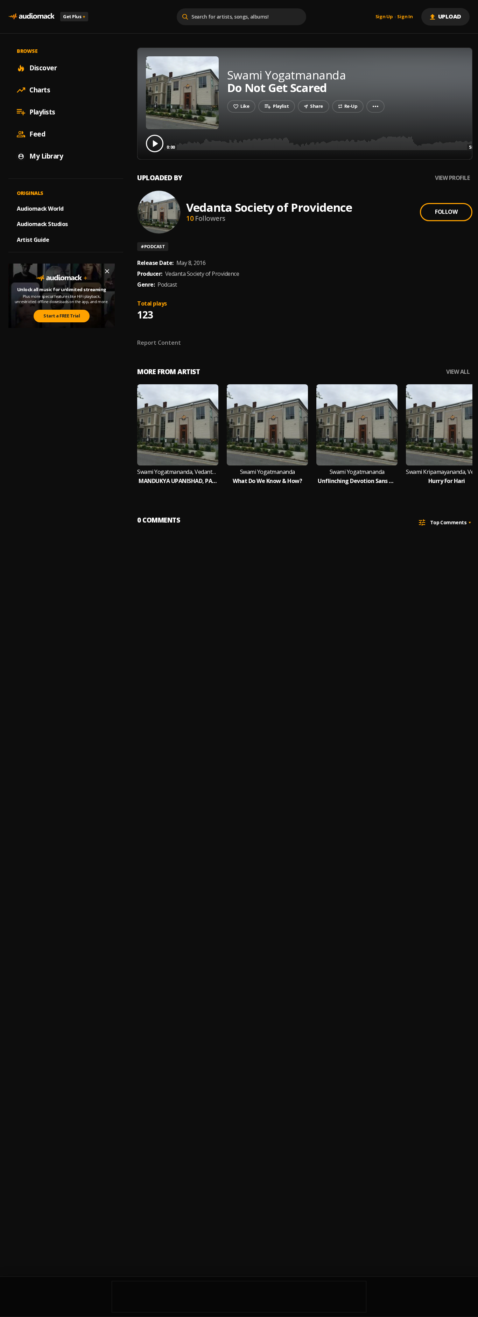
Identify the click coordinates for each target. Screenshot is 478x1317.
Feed (37, 134)
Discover (43, 67)
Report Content (159, 342)
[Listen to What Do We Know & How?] (267, 424)
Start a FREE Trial (61, 316)
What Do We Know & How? (267, 481)
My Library (46, 156)
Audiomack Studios (42, 224)
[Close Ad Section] (107, 271)
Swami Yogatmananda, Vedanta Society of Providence (177, 472)
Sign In (405, 17)
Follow (446, 212)
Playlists (42, 112)
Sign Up (384, 17)
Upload (450, 16)
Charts (39, 89)
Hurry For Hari (446, 481)
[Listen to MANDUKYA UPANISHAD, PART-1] (177, 424)
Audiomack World (40, 208)
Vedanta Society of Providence (269, 207)
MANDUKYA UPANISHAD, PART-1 (178, 481)
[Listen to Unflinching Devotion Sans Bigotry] (357, 424)
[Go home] (31, 17)
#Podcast (153, 246)
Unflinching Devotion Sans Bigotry (357, 481)
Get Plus (74, 16)
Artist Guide (33, 240)
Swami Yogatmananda (267, 472)
